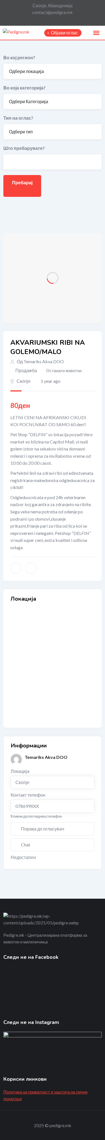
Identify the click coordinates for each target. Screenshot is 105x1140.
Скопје (24, 381)
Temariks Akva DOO (44, 361)
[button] (96, 33)
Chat (25, 844)
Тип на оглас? (18, 118)
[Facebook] (51, 20)
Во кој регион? (19, 57)
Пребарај (22, 182)
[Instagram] (60, 20)
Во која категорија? (24, 87)
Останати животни (63, 370)
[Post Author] (16, 759)
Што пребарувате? (24, 148)
